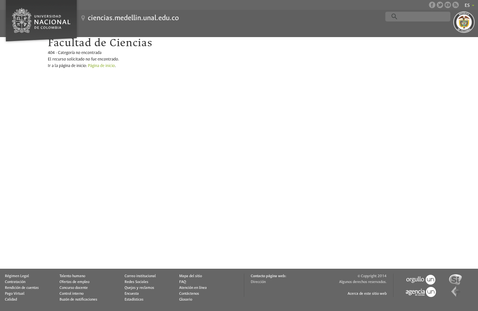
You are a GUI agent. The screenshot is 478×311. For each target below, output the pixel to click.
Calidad (11, 300)
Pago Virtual (14, 294)
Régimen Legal (17, 276)
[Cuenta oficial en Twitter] (440, 5)
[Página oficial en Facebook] (432, 5)
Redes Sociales (136, 282)
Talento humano (72, 276)
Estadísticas (134, 300)
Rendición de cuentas (22, 288)
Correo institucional (140, 276)
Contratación (15, 282)
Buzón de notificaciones (78, 300)
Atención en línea (193, 288)
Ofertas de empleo (74, 282)
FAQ (182, 282)
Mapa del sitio (190, 276)
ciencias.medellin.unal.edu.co (133, 18)
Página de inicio (101, 65)
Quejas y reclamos (139, 288)
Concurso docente (74, 288)
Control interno (72, 294)
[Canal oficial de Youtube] (448, 5)
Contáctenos (189, 294)
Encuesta (132, 294)
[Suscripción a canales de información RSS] (455, 5)
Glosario (185, 300)
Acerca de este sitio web (367, 294)
